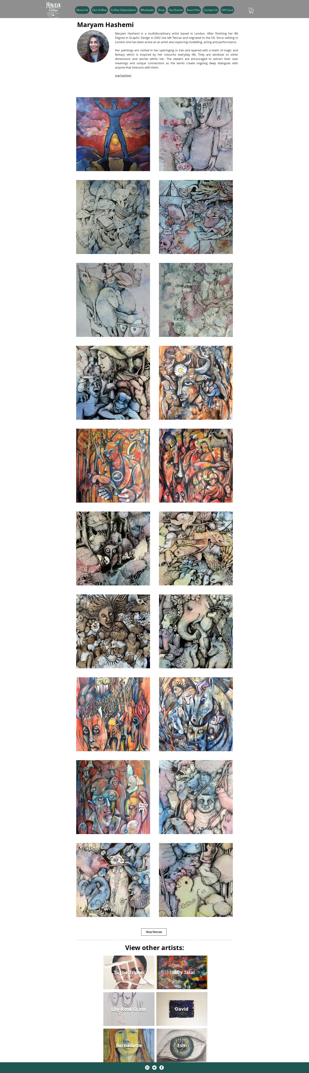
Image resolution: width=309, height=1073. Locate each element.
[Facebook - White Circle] (161, 1067)
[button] (251, 10)
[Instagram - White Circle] (147, 1067)
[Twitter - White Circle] (154, 1067)
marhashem (123, 75)
